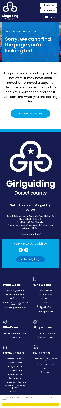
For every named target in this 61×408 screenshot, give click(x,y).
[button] (30, 259)
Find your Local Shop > (30, 234)
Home (7, 31)
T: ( (18, 222)
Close (30, 404)
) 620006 (29, 222)
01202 (22, 222)
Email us (40, 222)
